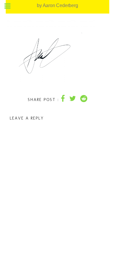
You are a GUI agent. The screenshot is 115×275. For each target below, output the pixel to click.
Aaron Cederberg (60, 5)
